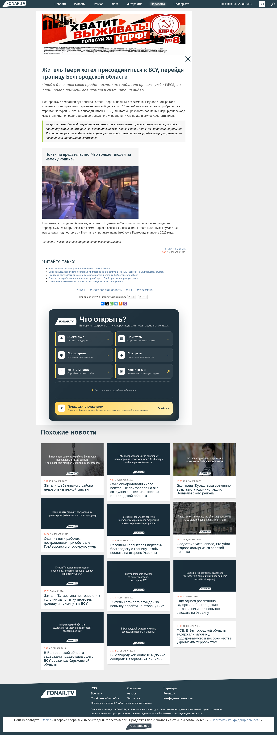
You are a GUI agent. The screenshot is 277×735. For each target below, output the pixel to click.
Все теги (96, 693)
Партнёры (170, 688)
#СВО (129, 290)
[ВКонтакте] (103, 303)
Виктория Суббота (175, 248)
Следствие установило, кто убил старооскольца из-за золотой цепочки (86, 281)
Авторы (132, 693)
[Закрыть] (188, 59)
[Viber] (125, 303)
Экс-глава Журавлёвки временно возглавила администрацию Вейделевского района (93, 275)
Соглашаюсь (139, 726)
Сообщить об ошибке (105, 698)
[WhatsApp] (111, 303)
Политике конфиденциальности (179, 713)
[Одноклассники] (120, 303)
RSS (94, 688)
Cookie (46, 720)
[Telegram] (116, 303)
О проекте (134, 688)
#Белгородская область (106, 290)
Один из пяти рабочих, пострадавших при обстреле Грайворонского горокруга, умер (93, 278)
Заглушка (133, 698)
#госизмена (145, 290)
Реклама (169, 693)
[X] (107, 303)
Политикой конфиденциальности (235, 720)
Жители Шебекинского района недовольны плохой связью (79, 268)
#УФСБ (81, 290)
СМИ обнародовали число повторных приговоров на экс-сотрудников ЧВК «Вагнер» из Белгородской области (106, 271)
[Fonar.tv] (14, 3)
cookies (120, 709)
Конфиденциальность (178, 698)
